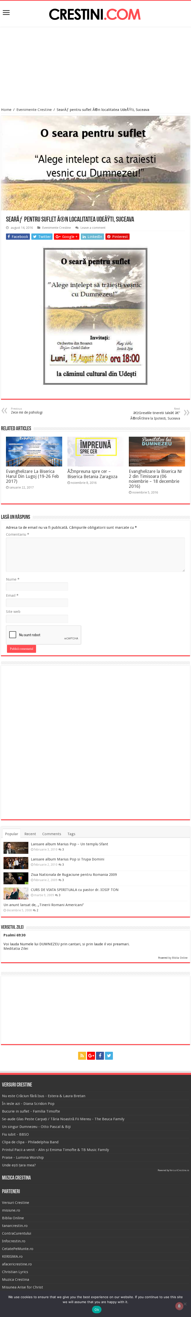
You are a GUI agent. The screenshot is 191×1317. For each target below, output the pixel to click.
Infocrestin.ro (13, 1241)
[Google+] (91, 1056)
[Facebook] (100, 1056)
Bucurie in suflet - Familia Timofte (31, 1111)
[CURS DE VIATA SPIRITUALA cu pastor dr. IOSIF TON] (15, 893)
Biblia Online (180, 957)
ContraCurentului (16, 1233)
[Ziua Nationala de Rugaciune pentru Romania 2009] (15, 878)
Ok (97, 1310)
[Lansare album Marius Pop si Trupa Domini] (15, 863)
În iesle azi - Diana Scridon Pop (28, 1103)
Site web (13, 611)
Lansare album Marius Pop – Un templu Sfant (69, 844)
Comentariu (17, 534)
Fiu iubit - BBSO (15, 1134)
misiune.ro (11, 1210)
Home (6, 109)
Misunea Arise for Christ (22, 1287)
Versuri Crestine (15, 1202)
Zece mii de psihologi (27, 410)
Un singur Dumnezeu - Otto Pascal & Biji (36, 1126)
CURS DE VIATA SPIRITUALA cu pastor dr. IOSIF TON (75, 890)
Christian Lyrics (15, 1272)
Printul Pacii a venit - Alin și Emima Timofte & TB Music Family (55, 1150)
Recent (30, 834)
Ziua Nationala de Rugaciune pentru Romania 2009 (74, 874)
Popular (11, 834)
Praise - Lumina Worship (23, 1157)
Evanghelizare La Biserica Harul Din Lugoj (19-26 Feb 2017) (32, 476)
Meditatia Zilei (15, 948)
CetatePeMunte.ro (17, 1249)
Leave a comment (93, 228)
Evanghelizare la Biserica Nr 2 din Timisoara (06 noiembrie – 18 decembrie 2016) (155, 479)
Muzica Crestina (15, 1279)
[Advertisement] (95, 67)
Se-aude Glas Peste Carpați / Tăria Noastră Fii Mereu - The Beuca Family (63, 1119)
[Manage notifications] (179, 1306)
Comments (51, 834)
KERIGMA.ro (12, 1256)
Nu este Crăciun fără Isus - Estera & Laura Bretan (43, 1096)
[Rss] (82, 1056)
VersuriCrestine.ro (179, 1170)
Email (12, 595)
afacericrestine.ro (17, 1264)
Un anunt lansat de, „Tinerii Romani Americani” (43, 905)
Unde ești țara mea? (19, 1165)
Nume (12, 579)
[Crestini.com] (95, 13)
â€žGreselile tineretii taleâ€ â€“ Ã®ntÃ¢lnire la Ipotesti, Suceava (155, 413)
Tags (71, 834)
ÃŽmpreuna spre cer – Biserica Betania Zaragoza (92, 474)
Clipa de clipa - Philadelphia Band (30, 1142)
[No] (184, 1303)
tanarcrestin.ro (15, 1225)
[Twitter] (109, 1056)
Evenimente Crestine (34, 109)
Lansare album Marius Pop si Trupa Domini (67, 859)
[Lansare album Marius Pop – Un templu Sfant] (15, 848)
